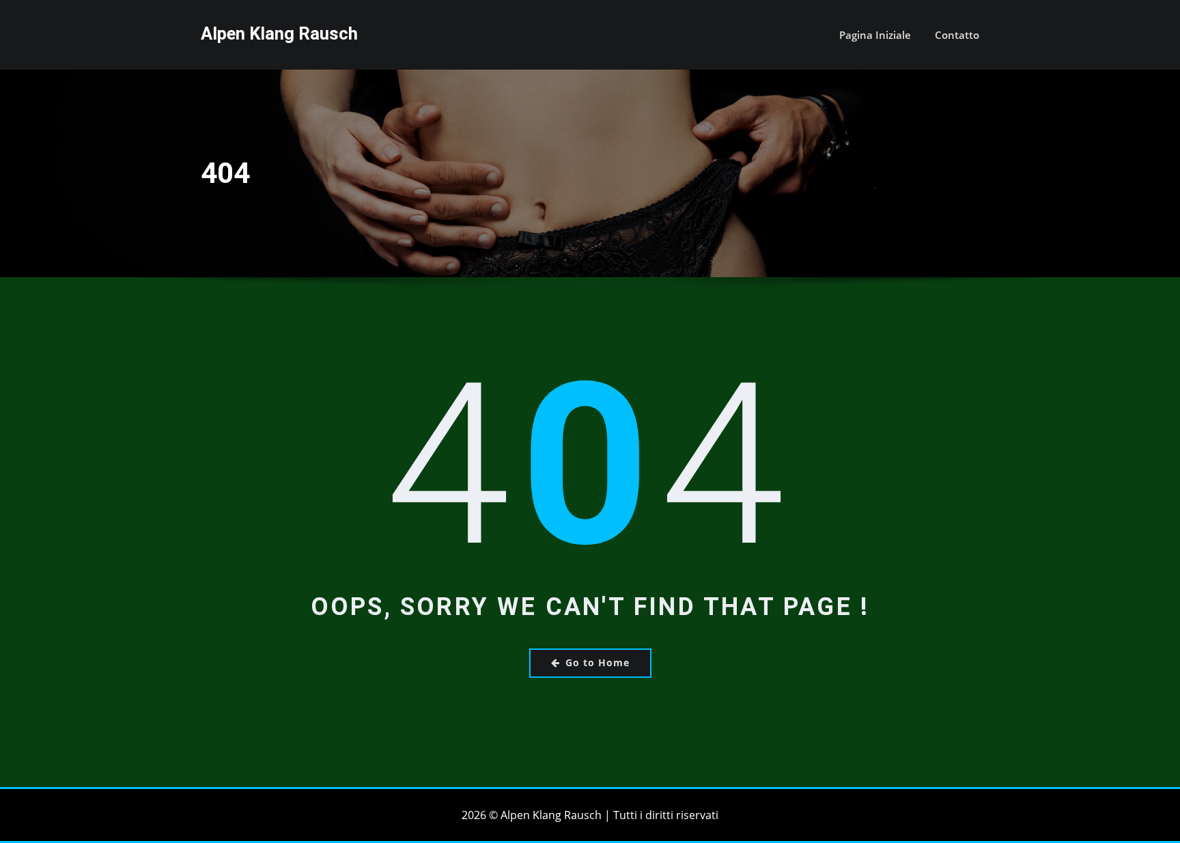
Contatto (957, 35)
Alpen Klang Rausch (279, 33)
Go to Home (597, 662)
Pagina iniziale (875, 35)
